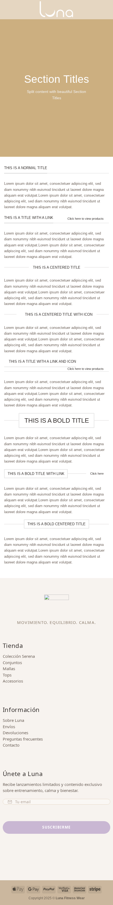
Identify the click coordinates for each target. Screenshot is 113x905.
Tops (7, 675)
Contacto (11, 745)
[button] (7, 10)
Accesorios (13, 681)
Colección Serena (19, 656)
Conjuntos (12, 662)
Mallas (9, 668)
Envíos (9, 726)
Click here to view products (85, 218)
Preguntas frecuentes (23, 739)
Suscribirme (56, 827)
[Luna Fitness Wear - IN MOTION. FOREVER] (56, 9)
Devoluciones (15, 732)
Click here (97, 473)
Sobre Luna (13, 720)
